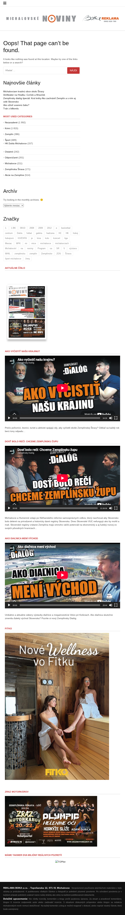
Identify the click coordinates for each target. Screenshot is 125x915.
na (22, 248)
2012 (49, 228)
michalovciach (62, 243)
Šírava (68, 253)
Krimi (7, 128)
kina (39, 238)
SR (57, 248)
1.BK (13, 228)
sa (51, 248)
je (32, 238)
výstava (73, 248)
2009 (40, 228)
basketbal (65, 228)
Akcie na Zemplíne (14, 175)
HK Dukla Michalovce (16, 143)
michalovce (45, 243)
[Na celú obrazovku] (116, 418)
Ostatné (9, 151)
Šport (7, 140)
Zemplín (9, 134)
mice (33, 243)
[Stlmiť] (110, 418)
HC (60, 233)
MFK (18, 243)
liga (66, 238)
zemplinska (19, 253)
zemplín (33, 253)
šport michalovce (13, 258)
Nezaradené (11, 122)
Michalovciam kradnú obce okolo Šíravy (23, 91)
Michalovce (10, 163)
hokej (75, 233)
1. (6, 228)
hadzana (50, 233)
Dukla (19, 233)
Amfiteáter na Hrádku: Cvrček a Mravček (24, 95)
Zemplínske (46, 253)
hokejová (9, 238)
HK (67, 233)
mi (26, 243)
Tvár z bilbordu (11, 108)
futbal (29, 233)
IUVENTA (22, 238)
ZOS (58, 253)
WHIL (7, 253)
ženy (27, 258)
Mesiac (8, 243)
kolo (47, 238)
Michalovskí (10, 248)
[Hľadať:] (41, 70)
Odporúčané (11, 157)
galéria (39, 233)
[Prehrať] (9, 418)
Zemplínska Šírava (14, 169)
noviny (30, 248)
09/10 (22, 228)
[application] (62, 388)
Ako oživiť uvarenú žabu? (16, 105)
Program (42, 248)
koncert (56, 238)
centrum (9, 233)
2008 (31, 228)
